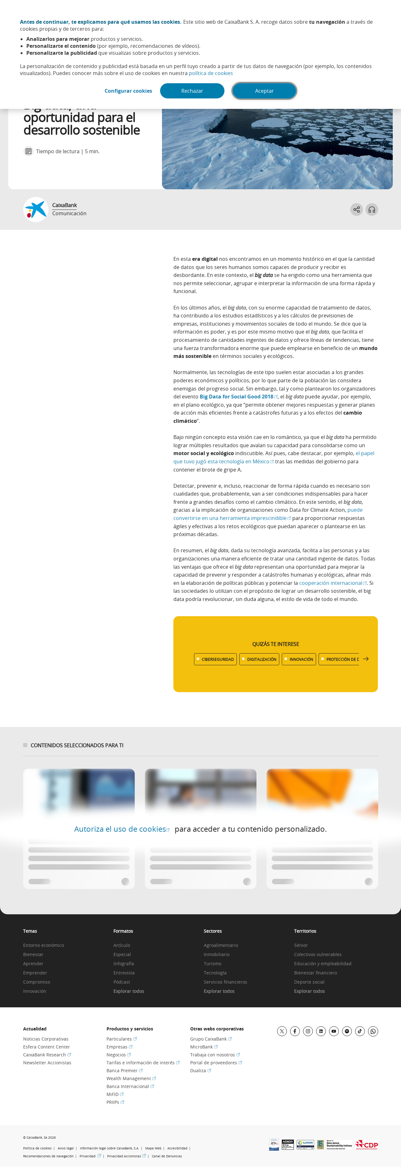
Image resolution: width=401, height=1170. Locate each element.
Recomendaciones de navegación (48, 1156)
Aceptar (264, 90)
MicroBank (204, 1047)
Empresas (120, 1047)
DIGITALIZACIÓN (261, 659)
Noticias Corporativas (45, 1039)
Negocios (119, 1055)
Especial (122, 954)
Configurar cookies (128, 90)
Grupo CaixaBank (211, 1039)
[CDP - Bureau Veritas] (366, 1147)
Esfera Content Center (46, 1047)
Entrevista (124, 973)
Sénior (301, 945)
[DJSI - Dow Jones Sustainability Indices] (339, 1147)
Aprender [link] (33, 964)
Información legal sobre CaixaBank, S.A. (109, 1148)
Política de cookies (37, 1148)
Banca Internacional (130, 1086)
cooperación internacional (333, 582)
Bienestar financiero (315, 973)
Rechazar (192, 90)
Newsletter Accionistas (47, 1063)
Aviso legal (66, 1148)
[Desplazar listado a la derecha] (366, 659)
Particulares (122, 1039)
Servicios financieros (225, 982)
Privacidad (90, 1156)
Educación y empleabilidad (323, 964)
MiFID (115, 1094)
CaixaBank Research (47, 1055)
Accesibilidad (177, 1148)
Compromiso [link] (36, 982)
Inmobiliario (217, 954)
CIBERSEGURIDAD (218, 659)
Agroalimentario (221, 945)
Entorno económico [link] (43, 945)
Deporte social (309, 982)
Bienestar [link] (33, 954)
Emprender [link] (35, 973)
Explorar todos (128, 991)
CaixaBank (64, 205)
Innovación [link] (34, 991)
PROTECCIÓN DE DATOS (348, 659)
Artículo (121, 945)
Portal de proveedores (216, 1063)
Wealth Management (131, 1078)
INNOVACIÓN (301, 659)
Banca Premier (125, 1070)
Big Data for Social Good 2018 (239, 396)
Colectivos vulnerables (318, 954)
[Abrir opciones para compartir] (356, 209)
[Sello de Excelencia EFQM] (320, 1147)
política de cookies (211, 73)
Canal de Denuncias (167, 1156)
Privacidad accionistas (126, 1156)
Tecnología (215, 973)
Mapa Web (153, 1148)
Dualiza (200, 1070)
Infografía (123, 964)
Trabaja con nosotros (215, 1055)
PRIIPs (115, 1102)
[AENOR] (288, 1147)
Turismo (212, 964)
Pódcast (121, 982)
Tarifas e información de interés (143, 1063)
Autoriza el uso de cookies (122, 829)
